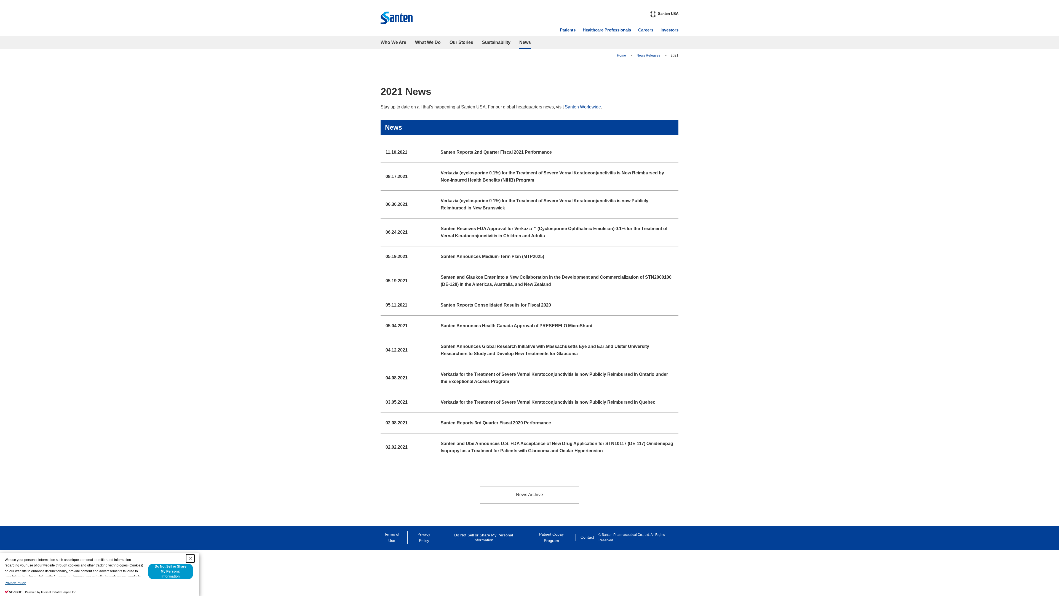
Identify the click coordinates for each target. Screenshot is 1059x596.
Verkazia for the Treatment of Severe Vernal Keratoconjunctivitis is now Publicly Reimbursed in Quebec (548, 402)
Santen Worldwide (583, 107)
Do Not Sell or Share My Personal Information (483, 537)
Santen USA (668, 14)
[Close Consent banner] (190, 558)
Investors (669, 30)
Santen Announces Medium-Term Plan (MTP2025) (492, 256)
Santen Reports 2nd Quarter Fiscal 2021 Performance (496, 152)
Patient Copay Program (551, 537)
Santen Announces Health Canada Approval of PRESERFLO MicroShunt (516, 325)
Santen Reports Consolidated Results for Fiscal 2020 (495, 305)
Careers (645, 30)
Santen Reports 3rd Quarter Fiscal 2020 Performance (496, 423)
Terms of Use (391, 537)
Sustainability (496, 42)
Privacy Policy (424, 537)
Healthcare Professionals (607, 30)
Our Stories (461, 42)
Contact (587, 537)
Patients (568, 30)
